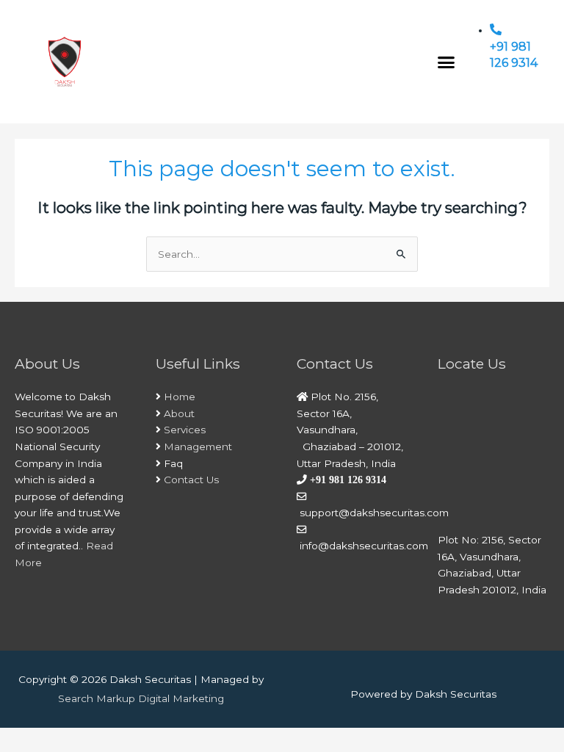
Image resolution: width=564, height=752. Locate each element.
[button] (446, 62)
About (179, 413)
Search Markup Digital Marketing (141, 698)
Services (185, 429)
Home (179, 396)
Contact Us (191, 479)
